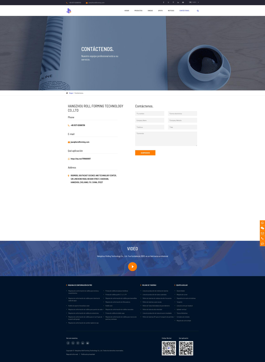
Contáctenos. (184, 10)
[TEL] (262, 238)
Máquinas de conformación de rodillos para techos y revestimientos (83, 292)
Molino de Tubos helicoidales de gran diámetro (156, 306)
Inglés (194, 2)
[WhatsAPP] (262, 222)
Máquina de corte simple (184, 320)
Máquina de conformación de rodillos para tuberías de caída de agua (84, 299)
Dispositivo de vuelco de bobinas (186, 298)
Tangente (179, 302)
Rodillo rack (108, 306)
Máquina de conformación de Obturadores (117, 302)
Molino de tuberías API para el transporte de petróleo (158, 317)
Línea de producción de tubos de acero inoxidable (157, 313)
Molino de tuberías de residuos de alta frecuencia (157, 298)
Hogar (127, 10)
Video (132, 248)
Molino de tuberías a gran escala (152, 302)
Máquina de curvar (182, 294)
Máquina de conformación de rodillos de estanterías (83, 313)
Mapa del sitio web (72, 354)
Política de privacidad (88, 354)
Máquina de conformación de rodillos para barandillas (121, 298)
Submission (145, 153)
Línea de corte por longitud (185, 306)
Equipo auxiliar (181, 285)
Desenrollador (181, 291)
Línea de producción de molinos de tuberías (155, 291)
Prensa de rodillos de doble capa (114, 313)
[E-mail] (262, 233)
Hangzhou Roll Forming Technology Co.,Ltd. (89, 350)
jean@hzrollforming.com (96, 3)
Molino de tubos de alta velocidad (152, 309)
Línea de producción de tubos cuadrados (154, 294)
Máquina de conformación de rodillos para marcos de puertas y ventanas (121, 318)
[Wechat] (262, 228)
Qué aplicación (183, 338)
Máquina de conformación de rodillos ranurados (119, 309)
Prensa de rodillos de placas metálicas (116, 291)
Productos (138, 10)
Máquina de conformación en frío (80, 285)
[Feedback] (262, 243)
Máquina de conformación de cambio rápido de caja (83, 323)
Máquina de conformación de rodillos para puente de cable (85, 309)
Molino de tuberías (149, 285)
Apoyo (160, 10)
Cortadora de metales (183, 317)
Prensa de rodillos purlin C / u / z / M (115, 294)
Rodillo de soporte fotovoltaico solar (79, 306)
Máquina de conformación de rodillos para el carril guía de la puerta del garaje (85, 318)
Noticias (171, 10)
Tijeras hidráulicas (182, 313)
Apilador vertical (181, 309)
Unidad (150, 10)
